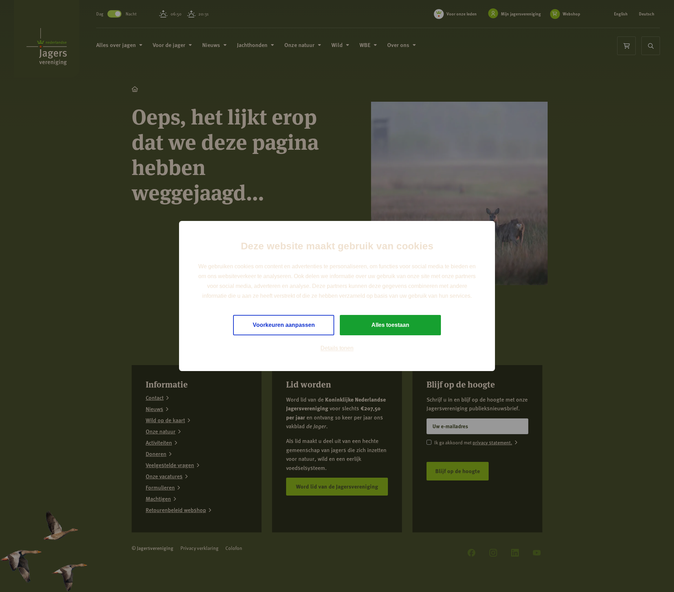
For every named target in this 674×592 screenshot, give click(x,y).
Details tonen (337, 348)
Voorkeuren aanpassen (284, 325)
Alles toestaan (390, 325)
